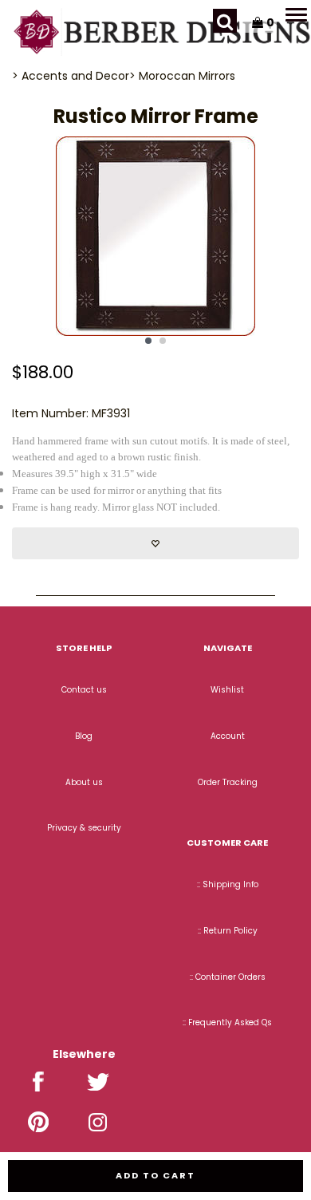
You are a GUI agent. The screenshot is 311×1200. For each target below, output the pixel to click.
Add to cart (155, 1175)
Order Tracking (228, 782)
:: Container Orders (228, 977)
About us (84, 782)
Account (228, 736)
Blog (84, 736)
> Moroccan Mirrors (182, 76)
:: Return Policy (228, 931)
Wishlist (227, 690)
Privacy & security (84, 828)
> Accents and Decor (70, 76)
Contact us (84, 690)
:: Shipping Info (227, 884)
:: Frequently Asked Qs (227, 1022)
